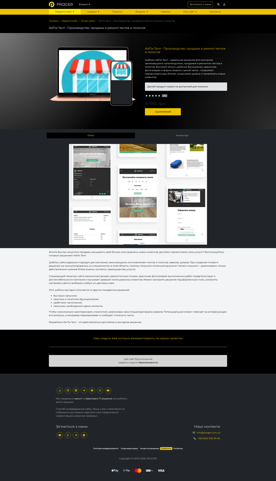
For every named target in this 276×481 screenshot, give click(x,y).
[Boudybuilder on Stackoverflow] (60, 390)
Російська (178, 448)
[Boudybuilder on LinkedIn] (76, 390)
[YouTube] (108, 390)
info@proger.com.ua (208, 432)
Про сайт (188, 11)
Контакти (215, 11)
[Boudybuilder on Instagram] (100, 390)
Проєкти (117, 11)
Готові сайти (88, 21)
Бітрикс (83, 4)
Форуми (140, 11)
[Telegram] (84, 390)
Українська (166, 448)
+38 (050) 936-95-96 (209, 438)
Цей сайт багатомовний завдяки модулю (138, 361)
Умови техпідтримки (149, 448)
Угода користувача (129, 448)
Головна (54, 21)
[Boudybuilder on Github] (68, 390)
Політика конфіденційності (105, 448)
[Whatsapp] (68, 435)
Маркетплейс (63, 11)
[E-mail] (60, 435)
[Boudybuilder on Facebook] (92, 390)
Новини (165, 11)
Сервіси (92, 11)
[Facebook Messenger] (84, 435)
